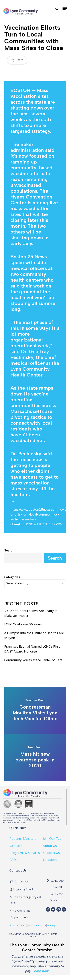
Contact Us (21, 881)
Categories (12, 577)
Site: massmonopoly (33, 925)
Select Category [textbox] (17, 583)
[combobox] (35, 584)
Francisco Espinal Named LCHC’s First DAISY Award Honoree (32, 648)
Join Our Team (53, 838)
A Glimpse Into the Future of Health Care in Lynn (34, 635)
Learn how (40, 971)
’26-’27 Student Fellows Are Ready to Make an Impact (30, 613)
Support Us (51, 852)
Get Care (16, 845)
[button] (65, 8)
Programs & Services (25, 852)
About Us (50, 845)
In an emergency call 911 (25, 900)
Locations (50, 859)
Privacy (14, 925)
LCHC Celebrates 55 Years (23, 624)
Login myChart (23, 889)
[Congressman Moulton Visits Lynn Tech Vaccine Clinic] (35, 710)
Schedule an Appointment (20, 914)
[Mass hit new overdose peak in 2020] (35, 757)
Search (9, 550)
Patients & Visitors (23, 838)
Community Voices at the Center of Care (33, 660)
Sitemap (51, 925)
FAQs (13, 859)
